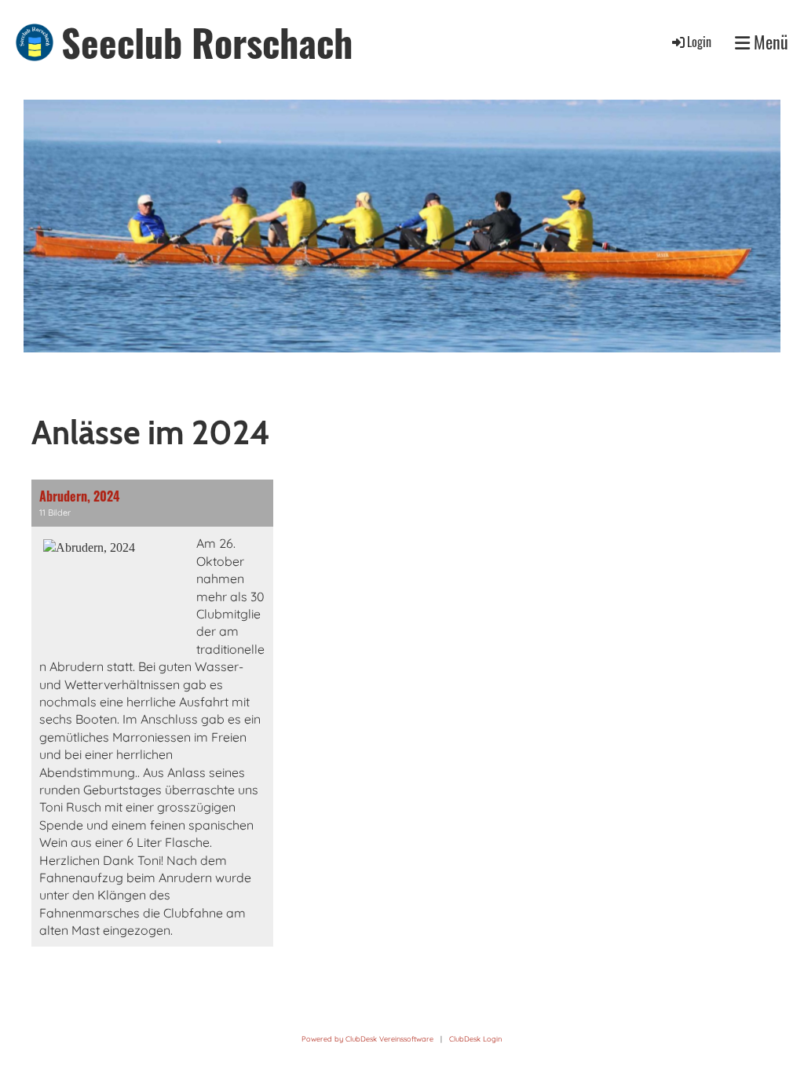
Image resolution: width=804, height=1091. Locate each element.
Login (699, 41)
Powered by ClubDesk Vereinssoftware (367, 1038)
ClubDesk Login (475, 1038)
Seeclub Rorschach (207, 42)
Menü (769, 42)
